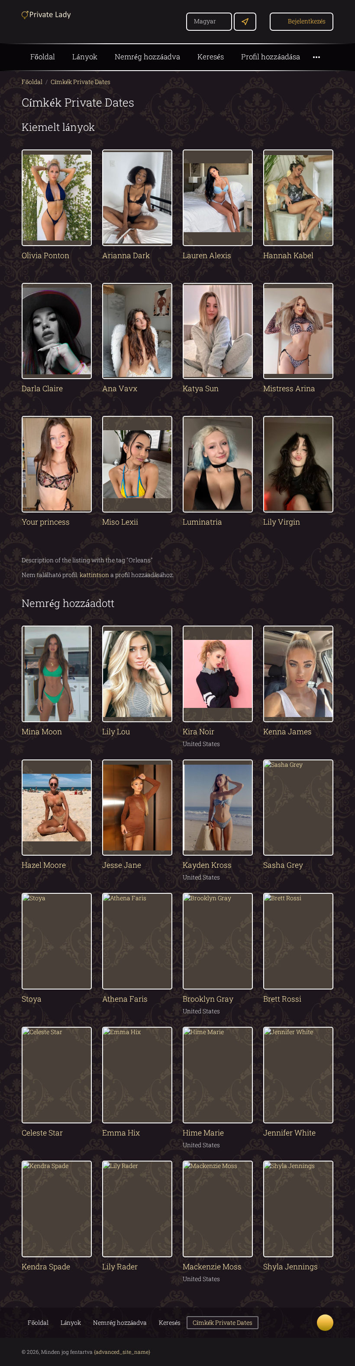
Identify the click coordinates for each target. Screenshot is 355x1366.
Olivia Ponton (45, 255)
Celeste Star (42, 1133)
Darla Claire (42, 388)
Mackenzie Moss (212, 1267)
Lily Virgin (281, 522)
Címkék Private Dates (80, 82)
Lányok (84, 57)
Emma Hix (121, 1133)
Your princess (46, 522)
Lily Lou (116, 732)
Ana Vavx (119, 388)
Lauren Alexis (207, 255)
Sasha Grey (283, 865)
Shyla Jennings (290, 1267)
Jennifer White (289, 1133)
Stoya (32, 999)
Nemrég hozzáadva (147, 57)
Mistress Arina (289, 388)
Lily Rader (120, 1267)
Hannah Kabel (288, 255)
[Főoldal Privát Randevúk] (48, 14)
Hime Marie (203, 1133)
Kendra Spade (46, 1267)
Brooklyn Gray (208, 999)
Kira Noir (198, 732)
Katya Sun (201, 388)
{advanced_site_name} (122, 1351)
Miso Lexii (120, 522)
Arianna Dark (126, 255)
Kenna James (287, 732)
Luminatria (202, 522)
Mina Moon (42, 732)
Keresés (210, 57)
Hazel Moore (44, 865)
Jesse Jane (121, 865)
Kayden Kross (207, 865)
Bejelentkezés (307, 21)
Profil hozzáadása (270, 57)
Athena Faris (125, 999)
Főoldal (42, 57)
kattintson (94, 575)
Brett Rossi (282, 999)
